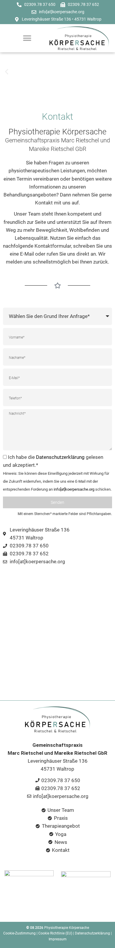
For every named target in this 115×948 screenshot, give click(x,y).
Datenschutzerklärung (60, 457)
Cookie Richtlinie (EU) (55, 933)
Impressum (58, 939)
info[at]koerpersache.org (74, 489)
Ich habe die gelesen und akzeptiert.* (57, 473)
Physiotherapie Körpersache (66, 928)
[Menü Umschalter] (27, 38)
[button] (6, 71)
